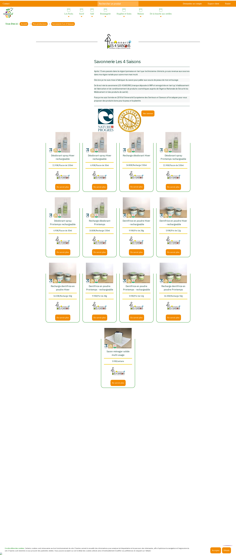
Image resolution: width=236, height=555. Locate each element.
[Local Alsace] (59, 150)
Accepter (215, 550)
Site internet (148, 113)
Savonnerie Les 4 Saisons (63, 24)
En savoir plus (63, 187)
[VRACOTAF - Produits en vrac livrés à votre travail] (8, 12)
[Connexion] (1, 553)
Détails (226, 550)
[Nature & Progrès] (105, 120)
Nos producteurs (40, 24)
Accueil (24, 24)
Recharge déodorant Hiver (136, 155)
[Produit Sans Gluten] (129, 120)
